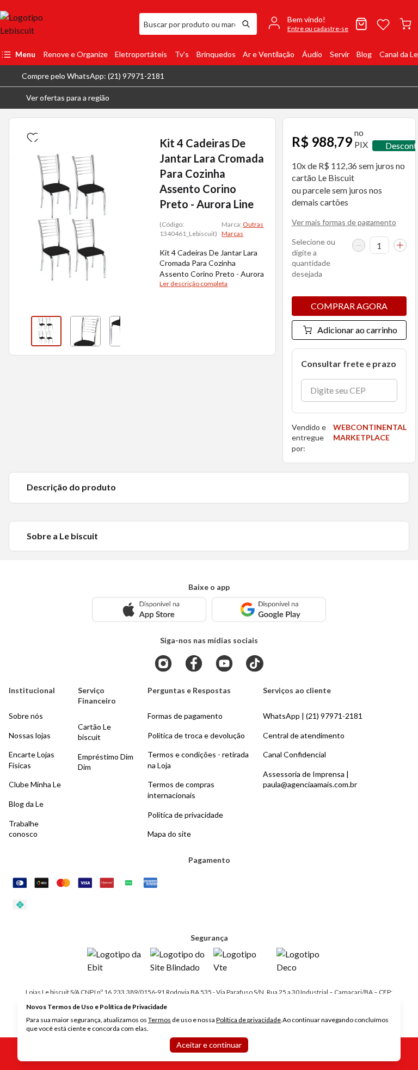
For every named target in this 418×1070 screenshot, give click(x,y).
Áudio (312, 54)
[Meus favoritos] (383, 24)
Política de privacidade (248, 1020)
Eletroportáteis (141, 54)
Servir (339, 54)
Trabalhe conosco (24, 829)
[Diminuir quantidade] (358, 245)
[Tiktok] (255, 663)
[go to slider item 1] (85, 331)
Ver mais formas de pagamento (344, 222)
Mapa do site (169, 833)
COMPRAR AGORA (349, 306)
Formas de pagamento (185, 715)
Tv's (182, 54)
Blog (364, 54)
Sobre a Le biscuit (62, 536)
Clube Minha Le (35, 784)
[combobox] (187, 24)
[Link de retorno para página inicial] (65, 24)
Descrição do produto (71, 487)
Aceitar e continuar (209, 1044)
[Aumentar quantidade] (400, 245)
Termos (159, 1020)
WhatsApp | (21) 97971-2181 (312, 715)
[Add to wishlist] (31, 135)
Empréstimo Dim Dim (105, 762)
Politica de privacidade (185, 814)
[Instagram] (163, 663)
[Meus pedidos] (361, 24)
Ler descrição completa (193, 283)
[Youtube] (224, 663)
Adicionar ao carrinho (357, 330)
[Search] (246, 24)
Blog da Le (26, 803)
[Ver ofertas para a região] (405, 98)
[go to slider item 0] (46, 331)
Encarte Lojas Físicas (31, 760)
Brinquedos (216, 54)
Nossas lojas (30, 735)
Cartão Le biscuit (94, 732)
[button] (59, 97)
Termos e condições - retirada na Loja (198, 760)
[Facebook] (194, 663)
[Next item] (131, 331)
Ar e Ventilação (268, 54)
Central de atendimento (304, 735)
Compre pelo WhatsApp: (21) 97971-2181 (93, 75)
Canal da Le (398, 54)
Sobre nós (26, 715)
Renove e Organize (75, 54)
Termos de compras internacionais (180, 790)
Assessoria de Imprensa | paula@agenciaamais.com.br (310, 779)
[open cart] (405, 24)
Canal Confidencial (294, 754)
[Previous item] (20, 331)
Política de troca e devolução (196, 735)
